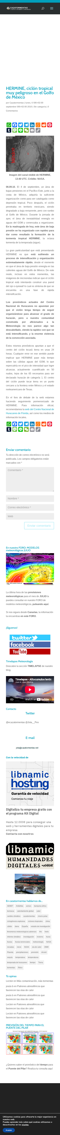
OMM (46, 947)
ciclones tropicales (35, 921)
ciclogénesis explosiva (16, 921)
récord (43, 952)
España (25, 926)
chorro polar (42, 916)
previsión (34, 952)
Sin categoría (40, 106)
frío (40, 932)
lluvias (9, 942)
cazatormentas (29, 916)
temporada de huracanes (17, 962)
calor (38, 911)
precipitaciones (22, 952)
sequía (10, 957)
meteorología (38, 942)
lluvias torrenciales (22, 942)
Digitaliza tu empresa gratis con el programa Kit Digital (29, 811)
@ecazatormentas (15, 722)
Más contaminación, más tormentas (35, 981)
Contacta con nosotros (19, 834)
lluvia (48, 937)
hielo (47, 932)
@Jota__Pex (32, 722)
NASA (48, 942)
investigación (28, 937)
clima (48, 921)
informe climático (14, 937)
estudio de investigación (40, 926)
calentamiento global (25, 911)
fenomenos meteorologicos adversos (21, 932)
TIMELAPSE (34, 666)
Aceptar (9, 1130)
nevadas (10, 947)
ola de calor (36, 947)
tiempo (32, 962)
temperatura (20, 957)
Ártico (20, 968)
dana (17, 926)
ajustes (25, 1124)
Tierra (40, 962)
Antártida (19, 906)
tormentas (11, 968)
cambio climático (13, 916)
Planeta (10, 952)
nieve (19, 947)
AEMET (10, 906)
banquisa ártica (40, 906)
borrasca (10, 911)
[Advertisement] (30, 54)
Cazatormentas (17, 103)
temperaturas (33, 957)
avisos (28, 906)
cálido (9, 926)
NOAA (26, 947)
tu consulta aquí (44, 1068)
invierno (40, 937)
